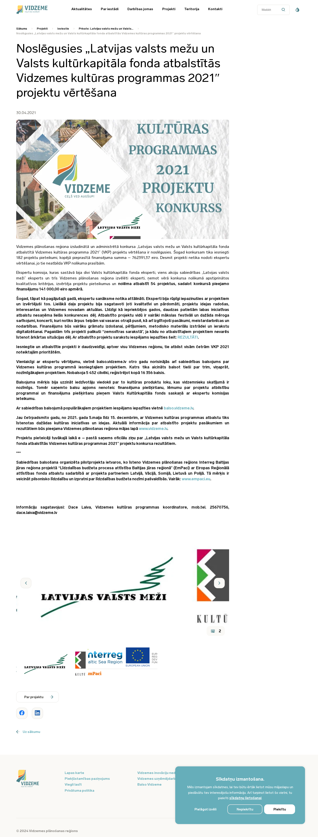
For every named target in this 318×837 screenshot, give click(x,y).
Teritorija (191, 9)
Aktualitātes (81, 9)
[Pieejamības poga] (297, 10)
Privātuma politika (79, 790)
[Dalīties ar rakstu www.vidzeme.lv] (21, 713)
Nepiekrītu (245, 809)
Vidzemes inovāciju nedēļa (158, 773)
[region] (240, 795)
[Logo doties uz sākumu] (37, 779)
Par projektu (33, 697)
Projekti (168, 9)
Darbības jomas (140, 9)
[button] (26, 583)
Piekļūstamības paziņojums (87, 779)
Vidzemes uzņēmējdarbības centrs (165, 779)
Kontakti (215, 9)
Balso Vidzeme (149, 784)
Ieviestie (63, 28)
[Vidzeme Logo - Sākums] (37, 9)
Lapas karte (74, 773)
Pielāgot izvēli (205, 809)
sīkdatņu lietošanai (245, 798)
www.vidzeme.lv (153, 428)
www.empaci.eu (196, 479)
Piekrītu (279, 809)
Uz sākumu (31, 732)
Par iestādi (110, 9)
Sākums (21, 28)
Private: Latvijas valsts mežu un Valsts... (106, 28)
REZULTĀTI (188, 337)
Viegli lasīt (73, 784)
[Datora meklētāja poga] (284, 10)
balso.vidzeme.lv (178, 408)
